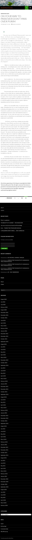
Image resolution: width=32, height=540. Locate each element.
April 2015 (3, 354)
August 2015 (4, 344)
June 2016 (3, 320)
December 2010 (4, 479)
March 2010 (3, 502)
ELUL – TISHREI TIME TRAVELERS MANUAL (11, 228)
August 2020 (4, 309)
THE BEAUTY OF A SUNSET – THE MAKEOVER (12, 222)
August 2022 (4, 299)
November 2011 (4, 450)
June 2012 (3, 431)
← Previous (9, 198)
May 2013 (3, 402)
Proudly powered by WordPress (7, 538)
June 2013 (3, 399)
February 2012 (4, 442)
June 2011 (3, 463)
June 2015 (3, 349)
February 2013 (4, 410)
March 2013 (3, 407)
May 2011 (3, 465)
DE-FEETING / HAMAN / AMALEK (16, 257)
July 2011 (3, 460)
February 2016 (4, 328)
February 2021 (4, 307)
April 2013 (3, 405)
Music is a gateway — (5, 220)
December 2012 (4, 415)
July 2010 (3, 492)
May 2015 (3, 352)
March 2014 (3, 378)
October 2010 (4, 484)
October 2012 (4, 420)
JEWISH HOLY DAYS (5, 13)
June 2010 (3, 494)
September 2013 (4, 394)
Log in (2, 523)
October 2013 (4, 391)
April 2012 (3, 436)
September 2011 (4, 455)
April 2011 (3, 468)
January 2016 (4, 331)
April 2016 (3, 323)
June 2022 (3, 304)
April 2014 (3, 376)
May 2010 (3, 497)
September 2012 (4, 423)
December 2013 (4, 386)
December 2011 (4, 447)
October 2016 (4, 317)
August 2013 (4, 397)
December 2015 (4, 333)
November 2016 (4, 315)
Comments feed (4, 529)
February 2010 (4, 505)
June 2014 (3, 370)
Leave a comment (17, 24)
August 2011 (4, 457)
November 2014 (4, 360)
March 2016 (3, 325)
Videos (2, 210)
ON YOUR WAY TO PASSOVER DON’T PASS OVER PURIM (14, 19)
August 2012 (4, 426)
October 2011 (4, 452)
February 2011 (4, 473)
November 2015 (4, 336)
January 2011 (4, 476)
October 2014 (4, 362)
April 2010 (3, 500)
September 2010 (4, 487)
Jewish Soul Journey (7, 8)
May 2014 (3, 373)
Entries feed (3, 526)
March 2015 (3, 357)
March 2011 (3, 471)
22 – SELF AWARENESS (13, 272)
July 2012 (3, 428)
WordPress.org (4, 531)
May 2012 (3, 434)
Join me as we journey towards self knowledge (11, 225)
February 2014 (4, 381)
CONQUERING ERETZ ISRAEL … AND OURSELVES (12, 230)
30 (22, 198)
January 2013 (4, 413)
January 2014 (4, 383)
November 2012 (4, 418)
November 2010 (4, 481)
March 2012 (3, 439)
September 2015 (4, 341)
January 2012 (4, 444)
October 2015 (4, 339)
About (2, 207)
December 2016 (4, 312)
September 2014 (4, 365)
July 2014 (3, 368)
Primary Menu (30, 8)
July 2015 (3, 346)
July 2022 (3, 302)
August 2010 (4, 489)
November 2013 (4, 389)
